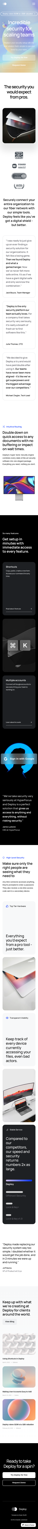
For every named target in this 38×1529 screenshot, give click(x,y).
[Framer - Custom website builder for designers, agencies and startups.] (28, 1525)
